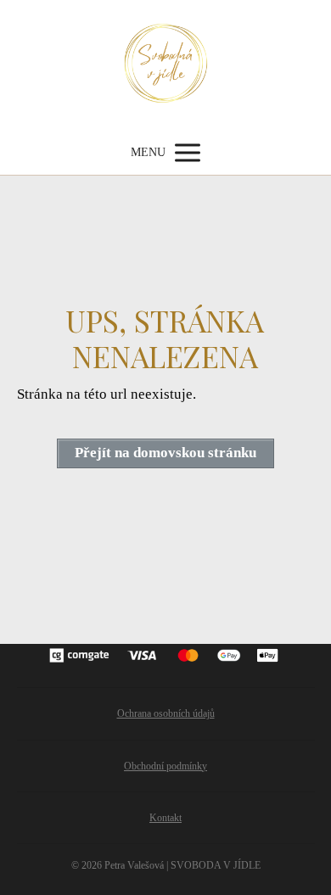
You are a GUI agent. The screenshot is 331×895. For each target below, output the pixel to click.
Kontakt (165, 818)
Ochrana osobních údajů (166, 713)
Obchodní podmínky (165, 766)
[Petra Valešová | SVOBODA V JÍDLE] (166, 65)
